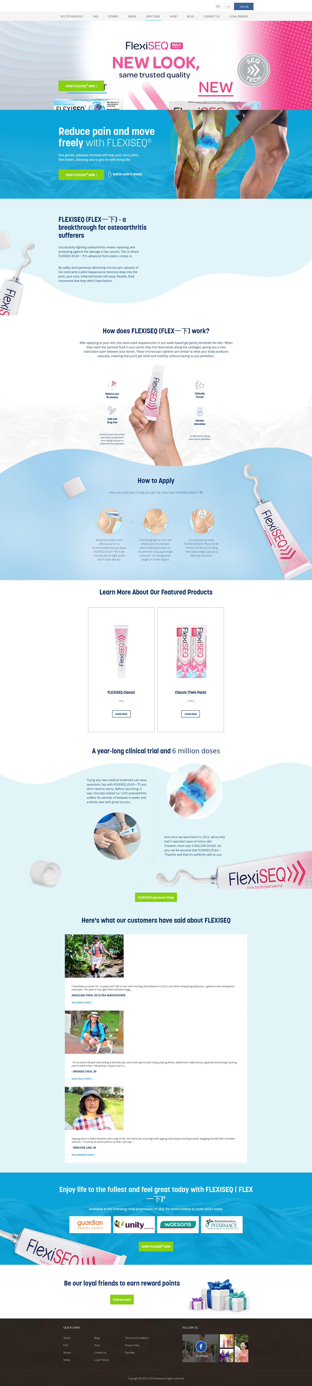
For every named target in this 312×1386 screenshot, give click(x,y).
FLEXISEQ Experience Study (156, 897)
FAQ (65, 1345)
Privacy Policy (132, 1345)
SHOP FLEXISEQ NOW (156, 1246)
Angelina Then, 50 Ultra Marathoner (98, 995)
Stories (113, 16)
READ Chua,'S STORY (81, 1078)
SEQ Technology (71, 16)
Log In (244, 6)
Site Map (130, 1352)
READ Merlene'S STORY (83, 1154)
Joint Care (153, 16)
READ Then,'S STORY (81, 1002)
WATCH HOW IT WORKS (127, 85)
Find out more (122, 1299)
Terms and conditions (137, 1337)
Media (132, 16)
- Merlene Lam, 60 (84, 1147)
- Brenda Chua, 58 (84, 1071)
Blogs (97, 1337)
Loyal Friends (239, 16)
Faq (95, 16)
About (66, 1337)
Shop (173, 16)
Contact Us (212, 16)
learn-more (121, 714)
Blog (190, 16)
